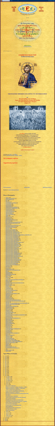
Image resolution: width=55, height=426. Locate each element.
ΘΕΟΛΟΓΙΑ (7, 283)
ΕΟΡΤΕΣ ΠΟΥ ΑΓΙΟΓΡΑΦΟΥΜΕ (12, 270)
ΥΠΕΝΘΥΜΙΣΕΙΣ (9, 338)
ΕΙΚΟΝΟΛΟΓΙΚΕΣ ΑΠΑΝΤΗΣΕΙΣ (12, 240)
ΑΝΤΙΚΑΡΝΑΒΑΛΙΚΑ (10, 211)
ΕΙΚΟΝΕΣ (7, 228)
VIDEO (6, 351)
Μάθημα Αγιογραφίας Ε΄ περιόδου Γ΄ (13, 392)
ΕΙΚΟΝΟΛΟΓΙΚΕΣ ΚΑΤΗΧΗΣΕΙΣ (12, 248)
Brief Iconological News (10, 346)
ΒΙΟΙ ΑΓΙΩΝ (8, 221)
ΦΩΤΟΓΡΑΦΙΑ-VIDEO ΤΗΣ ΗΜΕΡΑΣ (13, 341)
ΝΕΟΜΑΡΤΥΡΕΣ (8, 298)
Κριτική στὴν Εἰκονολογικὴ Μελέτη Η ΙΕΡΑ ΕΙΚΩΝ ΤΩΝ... (17, 393)
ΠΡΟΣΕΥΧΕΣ (8, 321)
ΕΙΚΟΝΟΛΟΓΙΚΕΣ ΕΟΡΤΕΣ (11, 247)
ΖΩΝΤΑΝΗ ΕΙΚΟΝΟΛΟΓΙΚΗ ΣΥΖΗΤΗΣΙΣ (14, 279)
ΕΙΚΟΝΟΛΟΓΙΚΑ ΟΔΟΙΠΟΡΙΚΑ (12, 235)
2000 (6, 420)
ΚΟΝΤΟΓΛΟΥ (8, 289)
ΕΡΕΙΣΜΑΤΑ (8, 277)
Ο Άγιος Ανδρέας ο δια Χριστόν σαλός (13, 402)
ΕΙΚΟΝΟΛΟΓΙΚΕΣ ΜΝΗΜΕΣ (11, 251)
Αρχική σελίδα (27, 187)
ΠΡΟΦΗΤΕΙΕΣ (8, 325)
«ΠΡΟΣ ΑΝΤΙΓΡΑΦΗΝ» (10, 198)
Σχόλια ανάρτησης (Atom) (13, 189)
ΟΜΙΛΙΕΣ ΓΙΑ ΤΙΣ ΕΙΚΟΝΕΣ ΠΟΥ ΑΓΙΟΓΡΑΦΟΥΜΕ (16, 303)
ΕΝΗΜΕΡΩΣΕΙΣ (8, 269)
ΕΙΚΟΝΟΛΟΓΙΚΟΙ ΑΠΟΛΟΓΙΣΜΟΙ (12, 259)
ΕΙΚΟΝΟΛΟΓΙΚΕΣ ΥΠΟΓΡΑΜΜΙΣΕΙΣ (13, 256)
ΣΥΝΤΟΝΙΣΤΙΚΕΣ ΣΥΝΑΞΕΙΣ (11, 333)
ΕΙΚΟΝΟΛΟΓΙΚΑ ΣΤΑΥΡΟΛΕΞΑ (12, 238)
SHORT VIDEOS (8, 350)
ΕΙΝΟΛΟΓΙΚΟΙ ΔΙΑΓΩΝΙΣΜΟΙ (11, 264)
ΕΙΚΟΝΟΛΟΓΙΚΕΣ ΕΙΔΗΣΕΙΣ (11, 243)
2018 (6, 366)
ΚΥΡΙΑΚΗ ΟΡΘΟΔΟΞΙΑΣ (10, 290)
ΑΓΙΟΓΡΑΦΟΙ (8, 203)
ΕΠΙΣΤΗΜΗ (8, 275)
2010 (6, 418)
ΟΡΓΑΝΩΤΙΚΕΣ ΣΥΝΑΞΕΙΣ (11, 306)
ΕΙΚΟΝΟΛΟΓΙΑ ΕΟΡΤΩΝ (10, 155)
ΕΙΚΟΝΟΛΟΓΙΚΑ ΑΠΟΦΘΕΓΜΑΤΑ (12, 232)
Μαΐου (7, 411)
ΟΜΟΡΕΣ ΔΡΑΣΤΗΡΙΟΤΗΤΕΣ (11, 304)
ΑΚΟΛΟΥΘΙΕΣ (8, 206)
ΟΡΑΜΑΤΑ (7, 305)
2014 (6, 371)
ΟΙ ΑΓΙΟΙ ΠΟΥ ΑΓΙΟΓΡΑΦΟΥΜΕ (12, 299)
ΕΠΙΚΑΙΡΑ (16, 155)
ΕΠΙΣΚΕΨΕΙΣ (8, 273)
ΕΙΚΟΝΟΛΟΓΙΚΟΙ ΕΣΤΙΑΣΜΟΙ (12, 262)
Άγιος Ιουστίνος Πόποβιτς (11, 398)
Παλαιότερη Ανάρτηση (47, 187)
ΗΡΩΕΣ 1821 (8, 280)
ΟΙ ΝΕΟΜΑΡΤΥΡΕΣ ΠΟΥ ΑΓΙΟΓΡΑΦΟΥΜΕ (14, 301)
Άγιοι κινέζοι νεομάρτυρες (11, 385)
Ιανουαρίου (8, 416)
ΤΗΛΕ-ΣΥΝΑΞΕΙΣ (9, 335)
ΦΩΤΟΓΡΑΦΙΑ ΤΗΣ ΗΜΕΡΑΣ (11, 340)
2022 (6, 361)
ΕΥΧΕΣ (7, 278)
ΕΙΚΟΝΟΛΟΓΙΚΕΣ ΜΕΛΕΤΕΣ (11, 250)
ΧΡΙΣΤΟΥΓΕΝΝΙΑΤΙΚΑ (10, 342)
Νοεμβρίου (8, 377)
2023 (6, 359)
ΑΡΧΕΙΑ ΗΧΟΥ (8, 216)
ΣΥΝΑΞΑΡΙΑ (8, 329)
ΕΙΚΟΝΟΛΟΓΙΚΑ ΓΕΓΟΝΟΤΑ (11, 233)
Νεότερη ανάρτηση (7, 187)
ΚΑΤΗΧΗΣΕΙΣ (8, 288)
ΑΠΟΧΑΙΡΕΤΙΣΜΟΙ (9, 214)
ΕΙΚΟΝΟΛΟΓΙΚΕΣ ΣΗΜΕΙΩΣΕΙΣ (12, 254)
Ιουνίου (7, 384)
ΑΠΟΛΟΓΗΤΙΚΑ (8, 212)
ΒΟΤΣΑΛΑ (7, 224)
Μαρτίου (8, 414)
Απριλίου (8, 412)
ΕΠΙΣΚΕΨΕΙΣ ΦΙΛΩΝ (10, 274)
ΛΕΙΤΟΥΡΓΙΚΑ (8, 291)
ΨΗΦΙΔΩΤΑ (7, 345)
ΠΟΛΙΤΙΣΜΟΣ (8, 317)
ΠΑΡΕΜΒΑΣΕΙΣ (8, 307)
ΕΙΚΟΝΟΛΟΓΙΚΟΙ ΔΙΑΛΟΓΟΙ (11, 261)
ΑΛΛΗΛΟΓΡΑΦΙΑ (9, 209)
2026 (6, 356)
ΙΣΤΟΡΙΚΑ (7, 287)
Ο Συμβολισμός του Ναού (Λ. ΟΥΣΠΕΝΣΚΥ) (14, 399)
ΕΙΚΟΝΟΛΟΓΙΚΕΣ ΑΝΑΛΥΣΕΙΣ (12, 239)
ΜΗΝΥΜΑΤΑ (8, 294)
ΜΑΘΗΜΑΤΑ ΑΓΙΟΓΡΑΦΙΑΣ (11, 293)
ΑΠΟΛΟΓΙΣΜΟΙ (8, 213)
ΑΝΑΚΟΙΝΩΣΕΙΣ (9, 210)
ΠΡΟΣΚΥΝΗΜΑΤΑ (9, 323)
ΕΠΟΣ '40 (7, 276)
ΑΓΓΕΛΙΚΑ (7, 201)
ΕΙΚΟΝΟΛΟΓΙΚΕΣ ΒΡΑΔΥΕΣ (11, 241)
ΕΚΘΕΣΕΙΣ (7, 265)
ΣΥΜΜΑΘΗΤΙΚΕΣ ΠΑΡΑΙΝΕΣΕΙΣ (12, 328)
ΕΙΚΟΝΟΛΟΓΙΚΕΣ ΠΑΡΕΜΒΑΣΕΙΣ (12, 253)
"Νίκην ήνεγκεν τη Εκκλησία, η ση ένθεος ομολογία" (16, 397)
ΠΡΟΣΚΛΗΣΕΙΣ (8, 322)
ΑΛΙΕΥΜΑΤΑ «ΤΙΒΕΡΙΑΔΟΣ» (11, 208)
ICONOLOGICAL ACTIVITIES (11, 347)
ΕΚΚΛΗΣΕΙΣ (8, 266)
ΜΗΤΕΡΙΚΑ (7, 295)
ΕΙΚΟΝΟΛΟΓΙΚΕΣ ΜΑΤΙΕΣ (11, 249)
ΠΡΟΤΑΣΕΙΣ (8, 324)
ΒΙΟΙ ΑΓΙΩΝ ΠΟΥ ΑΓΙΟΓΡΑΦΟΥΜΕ (13, 222)
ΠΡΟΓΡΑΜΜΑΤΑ (8, 320)
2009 (6, 419)
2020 (6, 363)
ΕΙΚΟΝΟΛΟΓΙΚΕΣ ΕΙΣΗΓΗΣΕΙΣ (12, 244)
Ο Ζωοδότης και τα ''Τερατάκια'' (12, 396)
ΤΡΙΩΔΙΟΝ (7, 336)
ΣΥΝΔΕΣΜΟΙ (8, 331)
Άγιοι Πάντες (8, 394)
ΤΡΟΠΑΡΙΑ (7, 337)
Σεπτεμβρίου (8, 380)
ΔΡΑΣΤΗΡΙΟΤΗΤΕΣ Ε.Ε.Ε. (10, 226)
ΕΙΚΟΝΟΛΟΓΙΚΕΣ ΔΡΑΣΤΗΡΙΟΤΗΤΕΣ (13, 242)
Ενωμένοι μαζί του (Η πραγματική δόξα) (13, 405)
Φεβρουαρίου (8, 415)
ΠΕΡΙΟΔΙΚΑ (8, 313)
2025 (6, 357)
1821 (6, 200)
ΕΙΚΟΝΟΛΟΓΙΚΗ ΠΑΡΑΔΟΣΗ (11, 257)
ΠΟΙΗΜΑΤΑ (7, 315)
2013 (6, 372)
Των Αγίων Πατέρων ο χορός (11, 408)
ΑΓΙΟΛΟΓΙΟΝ (8, 205)
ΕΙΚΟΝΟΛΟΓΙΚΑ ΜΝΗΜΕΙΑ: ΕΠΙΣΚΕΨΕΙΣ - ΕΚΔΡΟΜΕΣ (17, 234)
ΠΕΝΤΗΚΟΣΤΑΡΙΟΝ (9, 312)
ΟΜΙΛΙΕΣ (7, 302)
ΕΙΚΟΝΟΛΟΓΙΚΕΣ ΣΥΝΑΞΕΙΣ (11, 255)
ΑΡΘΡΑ (6, 215)
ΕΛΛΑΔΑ (7, 267)
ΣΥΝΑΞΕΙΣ (7, 330)
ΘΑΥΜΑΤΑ (7, 281)
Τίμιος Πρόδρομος (9, 406)
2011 (6, 375)
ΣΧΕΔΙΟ (7, 334)
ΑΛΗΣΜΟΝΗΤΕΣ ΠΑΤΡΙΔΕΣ (11, 207)
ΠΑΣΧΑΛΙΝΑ (8, 309)
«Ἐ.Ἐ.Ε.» (7, 197)
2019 (6, 365)
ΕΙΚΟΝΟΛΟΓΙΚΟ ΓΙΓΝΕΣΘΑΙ (11, 258)
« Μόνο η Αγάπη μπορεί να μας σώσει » (13, 389)
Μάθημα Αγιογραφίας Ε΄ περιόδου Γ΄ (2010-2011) (15, 388)
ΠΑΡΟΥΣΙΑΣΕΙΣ (8, 308)
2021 (6, 362)
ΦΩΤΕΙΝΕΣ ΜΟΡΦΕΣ (10, 339)
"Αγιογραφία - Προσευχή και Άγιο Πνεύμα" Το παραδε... (16, 401)
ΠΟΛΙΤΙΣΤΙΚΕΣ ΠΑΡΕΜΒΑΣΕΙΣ (12, 318)
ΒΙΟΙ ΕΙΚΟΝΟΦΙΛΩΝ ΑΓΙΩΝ (11, 223)
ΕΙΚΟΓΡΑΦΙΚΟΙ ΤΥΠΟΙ (10, 227)
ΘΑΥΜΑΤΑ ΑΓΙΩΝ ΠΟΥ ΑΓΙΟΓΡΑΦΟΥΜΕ (14, 282)
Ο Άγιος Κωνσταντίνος (10, 410)
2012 (6, 374)
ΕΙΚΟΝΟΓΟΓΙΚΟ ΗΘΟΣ (10, 229)
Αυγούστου (8, 381)
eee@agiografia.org (27, 46)
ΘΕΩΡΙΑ (20, 155)
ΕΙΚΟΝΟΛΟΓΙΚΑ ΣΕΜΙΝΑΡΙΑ (11, 237)
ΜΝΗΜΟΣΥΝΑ (8, 297)
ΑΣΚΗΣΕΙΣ (7, 217)
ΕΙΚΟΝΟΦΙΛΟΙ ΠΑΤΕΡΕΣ (10, 263)
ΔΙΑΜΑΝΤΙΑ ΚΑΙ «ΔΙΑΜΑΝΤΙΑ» (12, 225)
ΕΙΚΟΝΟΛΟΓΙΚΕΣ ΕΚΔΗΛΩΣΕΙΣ (12, 245)
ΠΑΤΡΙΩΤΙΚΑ (8, 311)
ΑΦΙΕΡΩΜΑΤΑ (8, 218)
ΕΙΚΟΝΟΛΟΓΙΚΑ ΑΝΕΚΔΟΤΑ (11, 231)
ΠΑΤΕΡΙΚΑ (7, 310)
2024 (6, 358)
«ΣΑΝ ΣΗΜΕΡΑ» (8, 199)
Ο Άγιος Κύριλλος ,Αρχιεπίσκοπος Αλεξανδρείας (15, 390)
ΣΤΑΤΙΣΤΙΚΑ (8, 327)
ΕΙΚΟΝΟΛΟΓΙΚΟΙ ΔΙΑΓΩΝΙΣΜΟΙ (12, 260)
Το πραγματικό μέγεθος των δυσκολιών (13, 407)
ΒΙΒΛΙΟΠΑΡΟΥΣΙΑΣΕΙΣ (10, 219)
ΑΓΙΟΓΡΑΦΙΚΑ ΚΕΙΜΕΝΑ (10, 202)
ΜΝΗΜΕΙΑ (7, 296)
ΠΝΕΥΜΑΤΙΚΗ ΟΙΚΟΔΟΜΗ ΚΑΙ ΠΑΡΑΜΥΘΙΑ (15, 314)
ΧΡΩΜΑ (7, 344)
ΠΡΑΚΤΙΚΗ (7, 319)
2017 (6, 367)
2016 (6, 368)
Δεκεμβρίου (8, 376)
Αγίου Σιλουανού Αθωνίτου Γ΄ (11, 403)
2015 (6, 370)
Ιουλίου (7, 383)
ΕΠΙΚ (6, 271)
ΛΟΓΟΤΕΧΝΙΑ (8, 292)
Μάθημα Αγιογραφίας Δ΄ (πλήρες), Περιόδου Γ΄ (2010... (16, 387)
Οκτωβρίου (8, 379)
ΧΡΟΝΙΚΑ (7, 343)
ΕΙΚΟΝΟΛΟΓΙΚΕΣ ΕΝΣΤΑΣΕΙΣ (12, 246)
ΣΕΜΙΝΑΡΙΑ (8, 326)
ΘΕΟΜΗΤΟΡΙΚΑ (9, 285)
